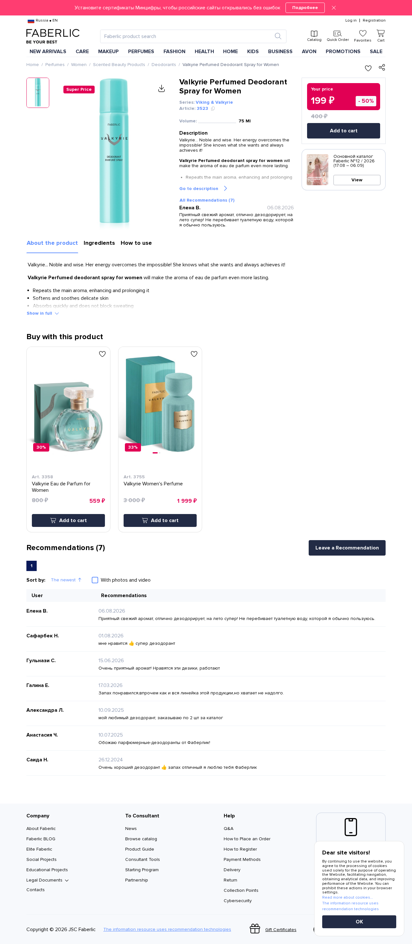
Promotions (343, 51)
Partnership (136, 880)
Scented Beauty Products (119, 64)
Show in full (39, 313)
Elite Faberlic (39, 849)
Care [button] (82, 51)
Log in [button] (351, 20)
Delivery (232, 869)
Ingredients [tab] (99, 242)
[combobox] (187, 36)
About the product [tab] (52, 242)
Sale (376, 51)
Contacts (35, 889)
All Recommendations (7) (207, 200)
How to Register (240, 849)
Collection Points (241, 890)
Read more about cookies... (347, 897)
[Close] (334, 8)
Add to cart (344, 131)
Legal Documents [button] (44, 880)
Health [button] (204, 51)
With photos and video (126, 580)
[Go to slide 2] (159, 452)
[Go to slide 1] (155, 452)
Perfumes (55, 64)
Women (79, 64)
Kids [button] (253, 51)
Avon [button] (309, 51)
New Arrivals (48, 51)
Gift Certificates (280, 929)
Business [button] (280, 51)
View (356, 180)
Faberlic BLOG (40, 839)
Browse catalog (141, 839)
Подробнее (305, 7)
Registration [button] (374, 20)
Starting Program (142, 869)
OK (359, 922)
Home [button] (230, 51)
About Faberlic (41, 828)
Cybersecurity (238, 900)
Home (32, 64)
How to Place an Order (247, 839)
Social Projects (41, 859)
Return (230, 880)
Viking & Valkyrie (214, 102)
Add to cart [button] (73, 520)
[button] (206, 7)
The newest (63, 580)
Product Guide (139, 849)
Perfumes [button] (141, 51)
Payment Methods (242, 859)
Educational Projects (47, 869)
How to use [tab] (136, 242)
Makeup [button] (108, 51)
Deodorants (164, 64)
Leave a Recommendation (347, 548)
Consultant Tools (142, 859)
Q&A (228, 828)
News (131, 828)
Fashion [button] (174, 51)
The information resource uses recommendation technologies (167, 929)
